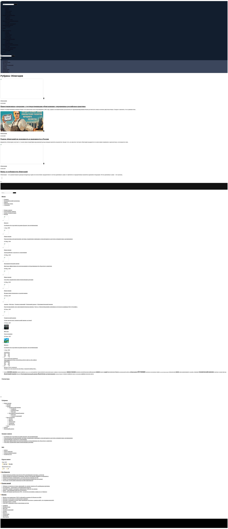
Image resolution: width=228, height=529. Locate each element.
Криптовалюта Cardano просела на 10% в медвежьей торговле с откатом (23, 475)
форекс (18, 374)
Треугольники (8, 334)
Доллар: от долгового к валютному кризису (15, 499)
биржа (39, 372)
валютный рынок (49, 372)
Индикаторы (9, 19)
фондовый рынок (10, 374)
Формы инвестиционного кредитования (15, 293)
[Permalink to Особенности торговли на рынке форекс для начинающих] (6, 342)
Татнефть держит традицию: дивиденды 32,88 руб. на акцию (20, 489)
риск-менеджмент (184, 372)
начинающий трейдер (124, 372)
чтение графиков (67, 374)
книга (98, 372)
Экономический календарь (12, 201)
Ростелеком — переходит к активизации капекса (17, 487)
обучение (141, 372)
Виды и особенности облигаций (14, 172)
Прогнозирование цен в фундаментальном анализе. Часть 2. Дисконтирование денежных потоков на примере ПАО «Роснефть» (40, 307)
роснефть (191, 372)
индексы (78, 372)
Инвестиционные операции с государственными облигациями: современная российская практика (43, 106)
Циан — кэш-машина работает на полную (15, 490)
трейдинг (216, 372)
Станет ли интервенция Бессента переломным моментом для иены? (23, 479)
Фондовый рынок (8, 25)
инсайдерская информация (88, 372)
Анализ (6, 304)
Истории (7, 26)
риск (177, 372)
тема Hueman (20, 522)
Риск (4, 28)
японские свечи (89, 374)
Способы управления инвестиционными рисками (18, 279)
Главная (6, 199)
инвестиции (71, 372)
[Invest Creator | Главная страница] (4, 1)
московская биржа (113, 372)
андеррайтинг (34, 372)
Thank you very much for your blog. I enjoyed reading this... (20, 368)
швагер (74, 374)
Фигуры (7, 18)
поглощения (153, 372)
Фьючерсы (8, 14)
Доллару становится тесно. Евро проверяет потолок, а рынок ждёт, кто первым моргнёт (28, 500)
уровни (220, 372)
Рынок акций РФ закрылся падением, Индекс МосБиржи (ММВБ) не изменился (26, 476)
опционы (148, 372)
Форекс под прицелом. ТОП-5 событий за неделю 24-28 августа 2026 (22, 497)
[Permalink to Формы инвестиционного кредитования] (6, 288)
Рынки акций (6, 483)
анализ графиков (21, 372)
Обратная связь (8, 203)
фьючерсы (41, 374)
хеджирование (50, 374)
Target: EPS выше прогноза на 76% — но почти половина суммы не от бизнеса (25, 491)
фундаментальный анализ (29, 374)
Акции (7, 8)
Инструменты (7, 7)
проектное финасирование (164, 372)
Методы (7, 22)
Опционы (8, 12)
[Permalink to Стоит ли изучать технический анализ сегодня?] (6, 315)
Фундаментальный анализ (10, 21)
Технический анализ (9, 15)
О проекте (7, 205)
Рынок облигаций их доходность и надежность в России (24, 139)
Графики (7, 16)
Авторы (8, 404)
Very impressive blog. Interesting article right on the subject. (20, 360)
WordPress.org (8, 454)
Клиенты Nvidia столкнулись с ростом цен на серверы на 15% (20, 477)
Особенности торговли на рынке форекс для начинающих (21, 225)
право (158, 372)
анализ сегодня (28, 372)
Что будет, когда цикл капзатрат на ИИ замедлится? (18, 480)
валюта (43, 372)
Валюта (7, 9)
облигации (133, 372)
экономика (78, 374)
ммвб (106, 372)
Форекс (4, 494)
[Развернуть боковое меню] (0, 181)
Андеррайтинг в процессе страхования (15, 252)
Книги (6, 202)
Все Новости (6, 472)
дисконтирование (62, 372)
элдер (83, 374)
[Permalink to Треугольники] (6, 329)
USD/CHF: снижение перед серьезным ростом (16, 503)
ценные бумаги (59, 374)
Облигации (8, 11)
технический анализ (206, 372)
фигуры (224, 372)
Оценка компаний (10, 24)
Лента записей (8, 451)
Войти (6, 450)
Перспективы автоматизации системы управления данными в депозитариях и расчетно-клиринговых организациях (38, 239)
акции (9, 372)
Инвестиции (7, 236)
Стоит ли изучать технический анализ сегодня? (18, 320)
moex (5, 372)
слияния (196, 372)
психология (172, 372)
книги (102, 372)
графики (56, 372)
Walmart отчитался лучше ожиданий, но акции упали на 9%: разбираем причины (26, 486)
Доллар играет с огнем (9, 501)
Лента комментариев (10, 453)
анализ (14, 372)
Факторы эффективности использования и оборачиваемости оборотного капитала (28, 266)
